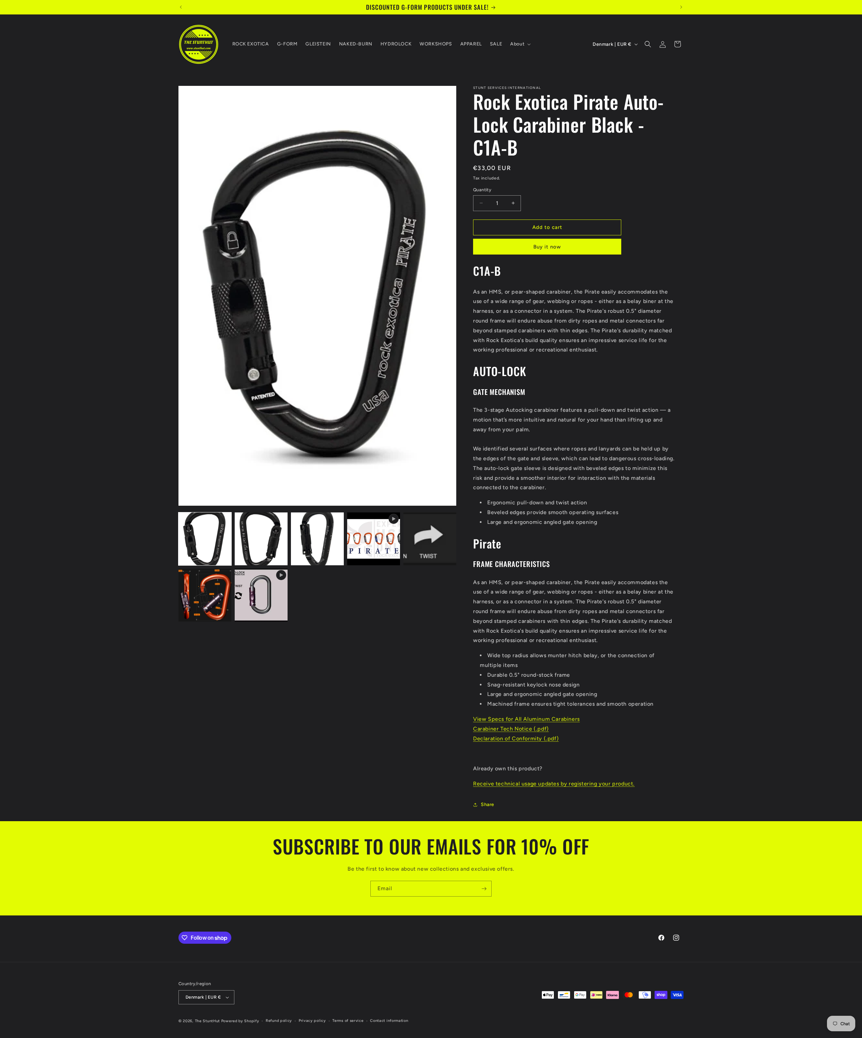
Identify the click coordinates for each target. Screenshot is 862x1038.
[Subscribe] (483, 889)
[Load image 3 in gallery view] (317, 538)
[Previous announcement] (180, 7)
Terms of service (347, 1020)
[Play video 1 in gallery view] (373, 538)
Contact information (389, 1020)
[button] (519, 44)
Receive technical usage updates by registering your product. (554, 783)
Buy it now (547, 247)
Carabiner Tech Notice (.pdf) (511, 729)
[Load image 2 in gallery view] (261, 538)
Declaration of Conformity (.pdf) (516, 738)
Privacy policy (312, 1020)
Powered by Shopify (240, 1021)
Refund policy (279, 1020)
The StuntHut (207, 1021)
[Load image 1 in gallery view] (204, 538)
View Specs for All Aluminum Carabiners (526, 719)
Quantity (482, 189)
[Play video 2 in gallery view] (261, 595)
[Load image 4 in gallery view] (429, 538)
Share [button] (487, 804)
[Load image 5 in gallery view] (204, 595)
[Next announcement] (681, 7)
